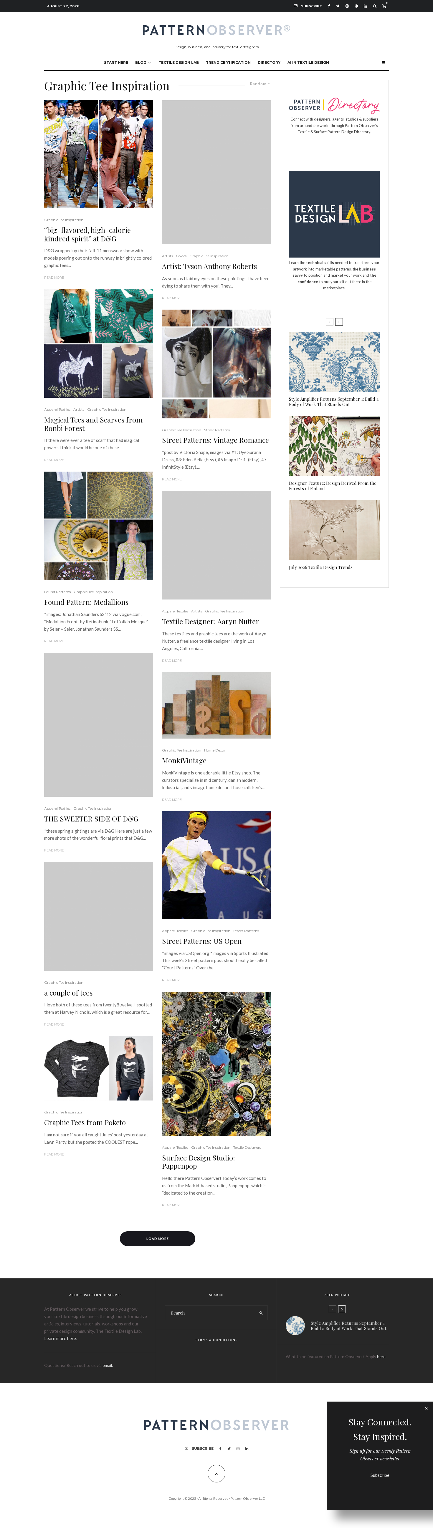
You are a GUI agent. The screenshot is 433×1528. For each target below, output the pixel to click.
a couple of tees (68, 992)
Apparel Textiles (57, 409)
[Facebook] (329, 6)
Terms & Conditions (216, 1340)
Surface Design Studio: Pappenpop (198, 1161)
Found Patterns (57, 592)
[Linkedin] (365, 6)
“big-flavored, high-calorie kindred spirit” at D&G (87, 234)
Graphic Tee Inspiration (63, 220)
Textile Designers (247, 1147)
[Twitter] (338, 6)
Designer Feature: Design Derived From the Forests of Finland (332, 485)
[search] (261, 1313)
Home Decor (214, 750)
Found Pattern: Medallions (86, 602)
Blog (140, 62)
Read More (54, 277)
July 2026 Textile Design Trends (321, 567)
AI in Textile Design (308, 62)
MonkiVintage (184, 760)
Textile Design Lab (178, 62)
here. (381, 1356)
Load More (157, 1238)
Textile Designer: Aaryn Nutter (210, 621)
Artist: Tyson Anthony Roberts (209, 266)
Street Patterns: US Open (202, 941)
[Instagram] (347, 6)
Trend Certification (228, 62)
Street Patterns (217, 430)
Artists (78, 409)
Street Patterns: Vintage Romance (215, 440)
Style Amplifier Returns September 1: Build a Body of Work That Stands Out (334, 401)
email (107, 1365)
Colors (181, 256)
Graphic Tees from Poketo (85, 1122)
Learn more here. (60, 1338)
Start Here (116, 62)
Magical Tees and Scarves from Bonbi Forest (93, 423)
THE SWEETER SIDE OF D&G (91, 818)
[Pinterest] (356, 6)
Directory (269, 62)
